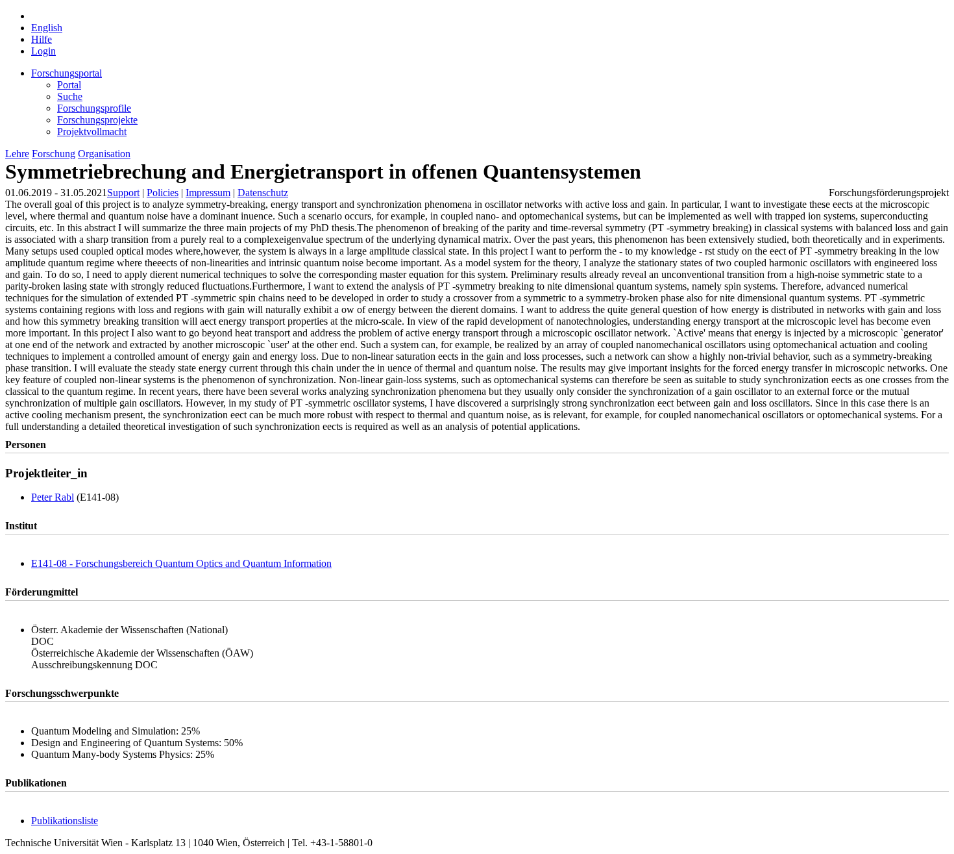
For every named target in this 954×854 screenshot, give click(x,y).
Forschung (53, 153)
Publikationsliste (64, 820)
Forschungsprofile (94, 108)
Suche (69, 96)
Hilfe (41, 39)
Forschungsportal (66, 73)
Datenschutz (263, 192)
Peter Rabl (52, 497)
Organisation (104, 153)
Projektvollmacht (92, 131)
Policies (162, 192)
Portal (69, 84)
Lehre (17, 153)
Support (123, 192)
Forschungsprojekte (97, 119)
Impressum (208, 192)
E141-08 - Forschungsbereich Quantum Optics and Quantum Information (181, 563)
